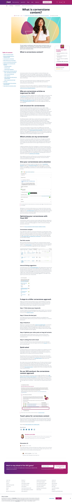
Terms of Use (14, 498)
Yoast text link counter (29, 367)
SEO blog (11, 5)
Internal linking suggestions (9, 69)
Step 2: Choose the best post (9, 74)
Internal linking (31, 15)
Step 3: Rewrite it (7, 75)
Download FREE (47, 2)
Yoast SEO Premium (30, 210)
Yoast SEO (8, 480)
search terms (23, 96)
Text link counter (7, 67)
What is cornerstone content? (8, 54)
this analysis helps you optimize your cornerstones (31, 236)
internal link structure (27, 101)
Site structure (46, 15)
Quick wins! (5, 81)
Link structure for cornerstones (8, 58)
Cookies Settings (51, 498)
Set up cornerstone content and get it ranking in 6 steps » (35, 226)
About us (37, 2)
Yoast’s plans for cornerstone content (9, 85)
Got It (58, 498)
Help (32, 2)
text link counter (29, 244)
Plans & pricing (15, 2)
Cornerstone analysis (7, 66)
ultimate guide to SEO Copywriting (36, 130)
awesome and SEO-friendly (40, 324)
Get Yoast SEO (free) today (62, 64)
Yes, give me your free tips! (60, 467)
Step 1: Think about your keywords (10, 72)
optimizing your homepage (34, 153)
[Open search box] (57, 2)
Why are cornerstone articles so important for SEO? (8, 57)
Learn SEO (23, 2)
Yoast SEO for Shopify (33, 165)
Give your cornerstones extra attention (9, 62)
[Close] (70, 498)
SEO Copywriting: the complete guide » (32, 424)
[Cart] (64, 2)
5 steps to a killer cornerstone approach (10, 71)
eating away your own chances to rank (27, 100)
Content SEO (17, 5)
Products (23, 480)
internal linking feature (34, 267)
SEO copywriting (41, 15)
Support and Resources (41, 480)
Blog (28, 2)
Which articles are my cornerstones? (9, 60)
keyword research (30, 312)
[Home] (6, 6)
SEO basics (36, 15)
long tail (45, 343)
